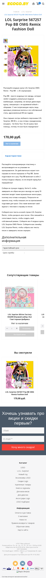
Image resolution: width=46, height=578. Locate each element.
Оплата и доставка (23, 513)
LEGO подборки (22, 502)
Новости (22, 519)
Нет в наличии (12, 144)
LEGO (23, 467)
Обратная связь (23, 526)
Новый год (23, 474)
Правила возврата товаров (22, 523)
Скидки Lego (23, 481)
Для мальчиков (23, 491)
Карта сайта (23, 530)
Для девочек (23, 495)
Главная (16, 12)
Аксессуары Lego (23, 498)
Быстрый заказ (20, 334)
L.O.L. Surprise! (23, 471)
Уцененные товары (23, 484)
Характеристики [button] (13, 156)
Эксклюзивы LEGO (22, 478)
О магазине (23, 516)
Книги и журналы (23, 488)
